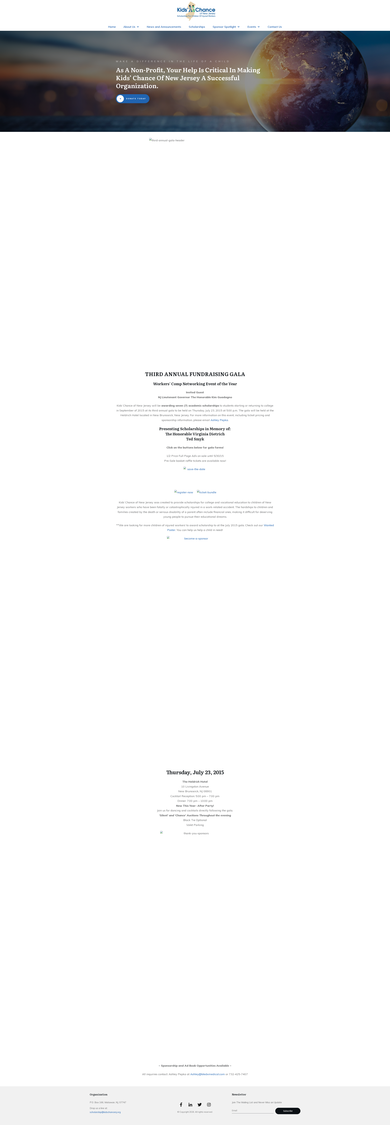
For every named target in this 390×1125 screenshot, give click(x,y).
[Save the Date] (195, 477)
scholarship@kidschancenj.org (105, 1112)
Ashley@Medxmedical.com (207, 1074)
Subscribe (287, 1111)
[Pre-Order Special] (206, 492)
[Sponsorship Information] (195, 650)
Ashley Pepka (219, 420)
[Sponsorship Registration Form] (184, 492)
